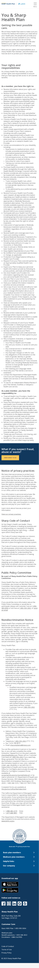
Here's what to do (10, 458)
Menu (35, 6)
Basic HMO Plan (14, 928)
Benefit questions (14, 935)
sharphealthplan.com (9, 755)
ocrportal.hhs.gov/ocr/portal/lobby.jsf (15, 775)
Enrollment (12, 937)
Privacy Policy (6, 953)
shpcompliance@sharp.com (20, 745)
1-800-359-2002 (25, 608)
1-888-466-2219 (11, 811)
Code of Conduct (7, 946)
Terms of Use (6, 949)
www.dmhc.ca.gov (7, 821)
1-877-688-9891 (11, 813)
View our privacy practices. (11, 514)
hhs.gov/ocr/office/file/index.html (13, 789)
